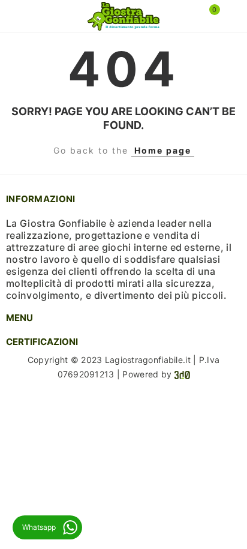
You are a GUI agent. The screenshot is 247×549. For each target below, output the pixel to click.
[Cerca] (35, 15)
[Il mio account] (229, 16)
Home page (162, 150)
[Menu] (17, 16)
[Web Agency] (182, 374)
